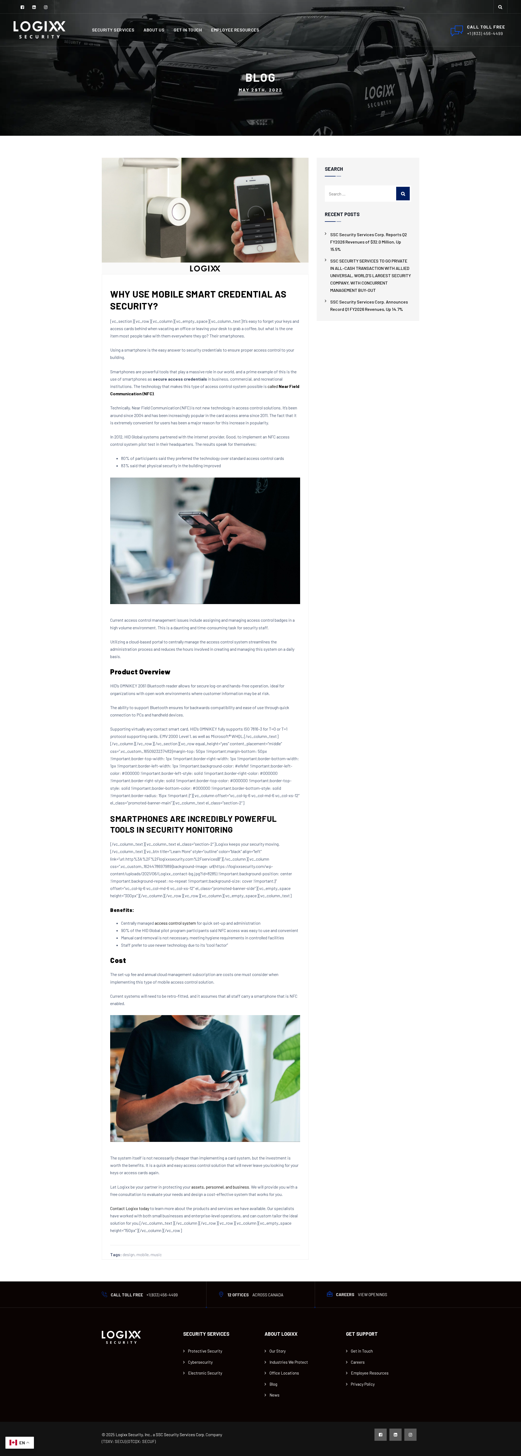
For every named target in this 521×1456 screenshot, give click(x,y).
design (129, 1254)
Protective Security (205, 1350)
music (156, 1254)
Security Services (113, 29)
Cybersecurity (200, 1362)
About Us (154, 29)
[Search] (500, 6)
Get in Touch (188, 29)
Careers (358, 1362)
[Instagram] (45, 7)
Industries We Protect (288, 1362)
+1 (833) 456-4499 (162, 1294)
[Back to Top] (509, 1447)
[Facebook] (22, 7)
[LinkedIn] (34, 7)
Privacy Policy (363, 1384)
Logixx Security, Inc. (133, 1434)
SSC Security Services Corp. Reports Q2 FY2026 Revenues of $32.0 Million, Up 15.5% (368, 242)
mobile (142, 1254)
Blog (273, 1384)
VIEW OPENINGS (372, 1294)
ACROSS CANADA (267, 1294)
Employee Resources (235, 29)
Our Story (277, 1350)
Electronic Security (205, 1372)
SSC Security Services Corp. (180, 1434)
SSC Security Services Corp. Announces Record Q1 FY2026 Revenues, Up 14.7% (369, 305)
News (274, 1394)
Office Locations (284, 1372)
